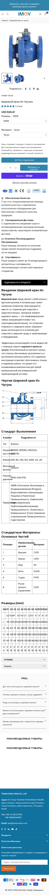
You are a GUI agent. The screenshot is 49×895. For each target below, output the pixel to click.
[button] (45, 14)
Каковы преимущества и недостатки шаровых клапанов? (23, 723)
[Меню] (2, 14)
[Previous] (5, 78)
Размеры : (9, 116)
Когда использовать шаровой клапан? (19, 702)
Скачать (8, 666)
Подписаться (8, 869)
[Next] (44, 78)
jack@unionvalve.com (17, 823)
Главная (4, 20)
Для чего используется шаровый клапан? (21, 686)
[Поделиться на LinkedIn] (38, 89)
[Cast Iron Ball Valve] (7, 78)
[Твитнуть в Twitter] (30, 89)
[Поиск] (7, 14)
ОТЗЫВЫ (8, 660)
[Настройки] (40, 14)
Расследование (25, 160)
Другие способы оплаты (24, 182)
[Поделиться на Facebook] (26, 89)
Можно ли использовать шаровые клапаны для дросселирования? (24, 711)
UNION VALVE (7, 95)
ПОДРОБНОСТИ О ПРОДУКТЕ (17, 282)
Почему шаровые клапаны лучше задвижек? (22, 694)
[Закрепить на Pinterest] (34, 89)
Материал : (10, 129)
